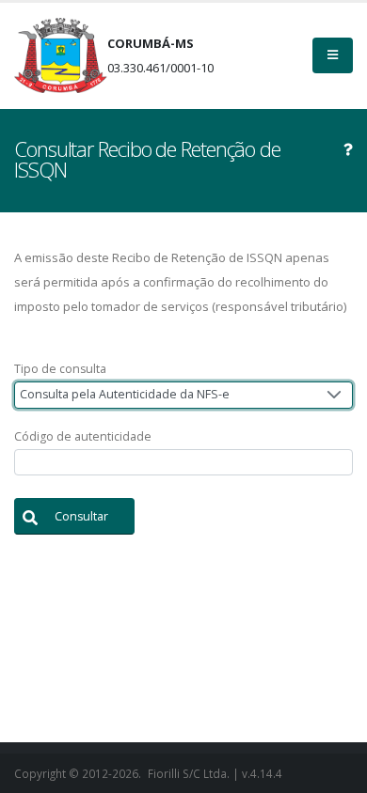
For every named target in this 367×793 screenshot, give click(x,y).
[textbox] (183, 462)
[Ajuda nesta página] (348, 149)
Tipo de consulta (60, 369)
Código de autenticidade (83, 436)
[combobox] (183, 395)
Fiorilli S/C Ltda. (189, 773)
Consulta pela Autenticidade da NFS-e (125, 394)
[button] (74, 516)
